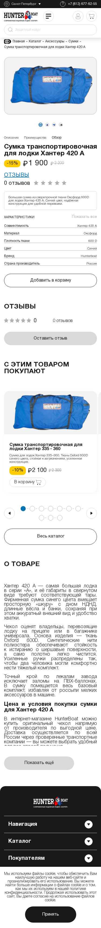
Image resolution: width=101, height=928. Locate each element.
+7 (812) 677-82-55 (82, 3)
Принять (50, 914)
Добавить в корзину (50, 280)
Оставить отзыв (50, 338)
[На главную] (50, 802)
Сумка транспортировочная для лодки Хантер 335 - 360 (45, 447)
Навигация (22, 824)
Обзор (56, 137)
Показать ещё (39, 763)
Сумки (73, 41)
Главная (19, 41)
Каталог (35, 41)
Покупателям (26, 858)
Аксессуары (54, 41)
